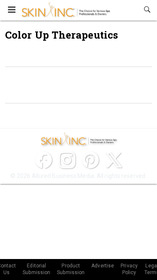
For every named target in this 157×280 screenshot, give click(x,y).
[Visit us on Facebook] (43, 160)
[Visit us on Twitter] (114, 160)
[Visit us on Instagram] (67, 160)
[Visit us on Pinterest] (90, 160)
